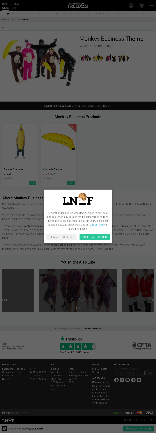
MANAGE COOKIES (61, 236)
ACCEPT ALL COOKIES (95, 236)
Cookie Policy (97, 224)
